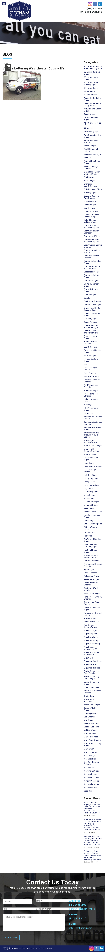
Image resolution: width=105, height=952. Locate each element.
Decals (87, 298)
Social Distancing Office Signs (91, 678)
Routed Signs (90, 618)
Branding (88, 184)
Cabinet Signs (90, 205)
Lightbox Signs (90, 475)
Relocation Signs (91, 576)
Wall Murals (89, 768)
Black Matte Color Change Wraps (92, 173)
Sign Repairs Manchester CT (91, 648)
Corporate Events (91, 272)
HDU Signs (88, 405)
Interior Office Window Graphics (91, 450)
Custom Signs (90, 295)
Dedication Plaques (92, 301)
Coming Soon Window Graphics (91, 226)
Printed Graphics (91, 561)
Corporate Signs (91, 281)
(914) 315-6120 (95, 8)
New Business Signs (93, 512)
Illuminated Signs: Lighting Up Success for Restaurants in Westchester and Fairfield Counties (93, 840)
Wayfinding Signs (91, 771)
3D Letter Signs (91, 88)
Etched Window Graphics (91, 343)
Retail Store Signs (92, 594)
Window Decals (90, 774)
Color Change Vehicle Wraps (90, 221)
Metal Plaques (90, 498)
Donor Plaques (90, 322)
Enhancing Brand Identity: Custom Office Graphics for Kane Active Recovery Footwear (92, 855)
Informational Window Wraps (90, 441)
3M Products (89, 91)
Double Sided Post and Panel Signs (92, 326)
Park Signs (88, 536)
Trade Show (89, 696)
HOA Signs (88, 413)
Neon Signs (89, 508)
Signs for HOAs (91, 665)
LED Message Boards (90, 471)
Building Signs (90, 193)
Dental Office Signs (92, 305)
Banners (87, 158)
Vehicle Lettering (91, 727)
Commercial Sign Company (91, 232)
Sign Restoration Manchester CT (91, 653)
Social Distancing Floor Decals (91, 672)
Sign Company (90, 634)
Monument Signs (91, 502)
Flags (86, 364)
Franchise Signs (91, 390)
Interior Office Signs (93, 446)
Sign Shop (88, 658)
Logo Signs (89, 488)
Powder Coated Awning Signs (91, 556)
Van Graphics (90, 717)
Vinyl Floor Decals (92, 737)
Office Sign (89, 520)
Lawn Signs (89, 463)
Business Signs (90, 201)
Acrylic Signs (89, 114)
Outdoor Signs (90, 532)
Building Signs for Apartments (92, 197)
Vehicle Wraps (90, 730)
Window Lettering (91, 784)
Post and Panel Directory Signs (90, 546)
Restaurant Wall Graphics (91, 584)
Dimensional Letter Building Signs (92, 309)
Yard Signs (89, 791)
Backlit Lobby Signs (92, 154)
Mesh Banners (90, 495)
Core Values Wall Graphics (91, 257)
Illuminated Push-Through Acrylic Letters (92, 435)
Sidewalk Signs (90, 630)
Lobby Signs (89, 482)
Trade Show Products (89, 700)
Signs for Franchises (93, 661)
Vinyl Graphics (90, 749)
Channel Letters (91, 211)
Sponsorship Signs (92, 687)
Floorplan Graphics (92, 376)
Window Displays (91, 778)
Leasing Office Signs (93, 466)
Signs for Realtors (92, 668)
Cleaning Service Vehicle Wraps (91, 216)
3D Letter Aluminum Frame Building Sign (93, 67)
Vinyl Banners (90, 733)
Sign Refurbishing (92, 644)
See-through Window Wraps (90, 626)
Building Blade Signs (93, 189)
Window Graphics (91, 781)
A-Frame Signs (90, 95)
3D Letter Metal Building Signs (91, 84)
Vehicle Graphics (91, 723)
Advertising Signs (92, 132)
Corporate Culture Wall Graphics (92, 267)
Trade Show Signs (92, 705)
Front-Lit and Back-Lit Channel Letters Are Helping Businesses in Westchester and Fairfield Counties (92, 824)
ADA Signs (88, 128)
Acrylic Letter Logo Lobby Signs (92, 104)
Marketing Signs (91, 492)
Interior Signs (90, 454)
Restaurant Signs (91, 579)
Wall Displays (90, 755)
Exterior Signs (90, 356)
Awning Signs (90, 146)
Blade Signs (89, 177)
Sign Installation (91, 637)
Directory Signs (90, 319)
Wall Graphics (90, 759)
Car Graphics (89, 208)
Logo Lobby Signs (91, 485)
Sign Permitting (91, 640)
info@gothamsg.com (91, 12)
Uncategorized (90, 713)
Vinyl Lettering (90, 752)
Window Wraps (90, 788)
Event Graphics (90, 186)
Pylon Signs (89, 569)
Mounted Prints (91, 505)
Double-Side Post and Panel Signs (91, 332)
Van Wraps (88, 720)
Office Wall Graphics (93, 524)
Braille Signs (89, 181)
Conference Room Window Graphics (92, 241)
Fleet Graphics (90, 373)
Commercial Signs (92, 236)
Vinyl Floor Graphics (92, 740)
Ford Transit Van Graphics (91, 386)
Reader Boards (90, 573)
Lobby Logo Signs (91, 478)
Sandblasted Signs (92, 622)
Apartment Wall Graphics (91, 141)
